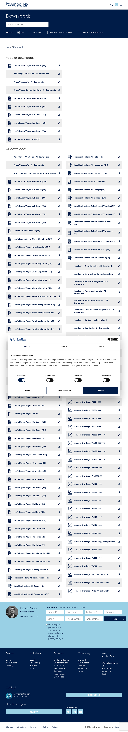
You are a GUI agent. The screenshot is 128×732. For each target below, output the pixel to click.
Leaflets (36, 32)
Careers (81, 665)
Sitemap (9, 727)
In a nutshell (83, 660)
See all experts (27, 616)
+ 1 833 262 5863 (21, 696)
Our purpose (83, 663)
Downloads (59, 677)
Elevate (9, 660)
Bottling (33, 665)
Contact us (94, 695)
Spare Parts (59, 665)
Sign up (34, 712)
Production (107, 668)
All (22, 32)
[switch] (50, 380)
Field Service (59, 668)
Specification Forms (61, 32)
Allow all (100, 390)
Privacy (33, 727)
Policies (55, 727)
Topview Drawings (92, 32)
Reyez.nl (118, 727)
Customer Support (62, 660)
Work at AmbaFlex (110, 663)
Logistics (33, 660)
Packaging (35, 663)
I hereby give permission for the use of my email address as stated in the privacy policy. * (56, 631)
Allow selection (64, 390)
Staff (104, 674)
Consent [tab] (26, 347)
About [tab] (101, 347)
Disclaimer (21, 727)
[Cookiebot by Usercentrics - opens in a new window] (107, 339)
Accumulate (11, 663)
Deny (27, 390)
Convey (9, 665)
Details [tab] (64, 347)
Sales (104, 666)
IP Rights (44, 727)
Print (32, 668)
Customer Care (61, 663)
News (80, 671)
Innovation (82, 668)
